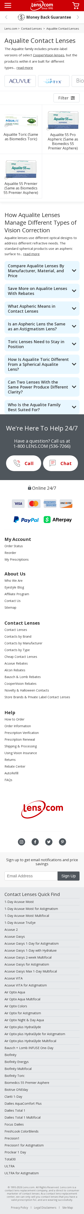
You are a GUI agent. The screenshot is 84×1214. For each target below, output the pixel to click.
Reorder (10, 553)
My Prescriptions (16, 559)
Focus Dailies (14, 1124)
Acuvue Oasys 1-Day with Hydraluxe (30, 950)
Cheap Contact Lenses (20, 656)
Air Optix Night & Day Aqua (24, 1020)
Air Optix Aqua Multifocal (22, 999)
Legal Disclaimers (45, 1208)
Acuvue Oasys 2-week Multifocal (28, 957)
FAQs (8, 780)
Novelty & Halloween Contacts (26, 690)
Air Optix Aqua (14, 992)
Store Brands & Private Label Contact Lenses (37, 697)
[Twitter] (48, 841)
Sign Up (68, 876)
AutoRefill (11, 773)
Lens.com (10, 28)
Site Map (67, 1208)
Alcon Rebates (14, 670)
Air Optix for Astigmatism (22, 1013)
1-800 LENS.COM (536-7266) (42, 446)
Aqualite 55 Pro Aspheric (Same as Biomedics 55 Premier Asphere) (63, 141)
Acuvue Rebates (16, 663)
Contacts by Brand (17, 636)
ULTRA (9, 1166)
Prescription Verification (21, 733)
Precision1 (11, 1138)
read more (25, 67)
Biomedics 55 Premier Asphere (26, 1082)
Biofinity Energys (16, 1062)
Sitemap (10, 607)
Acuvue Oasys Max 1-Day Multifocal (30, 971)
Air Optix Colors (15, 1006)
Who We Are (13, 580)
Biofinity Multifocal (18, 1069)
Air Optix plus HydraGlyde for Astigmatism (34, 1034)
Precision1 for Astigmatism (24, 1145)
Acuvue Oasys (14, 936)
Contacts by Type (17, 650)
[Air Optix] (53, 81)
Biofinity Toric (14, 1076)
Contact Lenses (31, 28)
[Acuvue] (20, 81)
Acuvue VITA (13, 978)
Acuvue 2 (11, 929)
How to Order (14, 719)
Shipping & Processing (20, 746)
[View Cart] (76, 5)
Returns (10, 759)
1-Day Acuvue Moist (19, 902)
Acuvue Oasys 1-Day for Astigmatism (31, 943)
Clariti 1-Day (13, 1096)
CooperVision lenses (48, 55)
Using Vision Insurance (20, 753)
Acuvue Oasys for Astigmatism (26, 964)
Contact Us (12, 601)
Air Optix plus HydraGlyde (22, 1027)
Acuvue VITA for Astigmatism (25, 985)
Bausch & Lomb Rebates (22, 677)
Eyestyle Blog (14, 587)
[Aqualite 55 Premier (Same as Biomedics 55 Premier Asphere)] (21, 169)
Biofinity (10, 1055)
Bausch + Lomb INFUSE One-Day (28, 1048)
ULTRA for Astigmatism (21, 1173)
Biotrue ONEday (16, 1089)
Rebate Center (14, 766)
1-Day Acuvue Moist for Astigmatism (31, 909)
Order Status (13, 546)
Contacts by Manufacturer (23, 643)
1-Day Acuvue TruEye (20, 922)
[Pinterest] (62, 841)
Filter (63, 98)
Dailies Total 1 (14, 1110)
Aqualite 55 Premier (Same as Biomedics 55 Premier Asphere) (21, 188)
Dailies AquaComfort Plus (23, 1103)
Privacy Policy (19, 1208)
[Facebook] (35, 841)
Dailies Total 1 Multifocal (22, 1117)
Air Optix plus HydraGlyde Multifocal (30, 1041)
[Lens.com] (41, 6)
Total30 (10, 1159)
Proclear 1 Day (15, 1152)
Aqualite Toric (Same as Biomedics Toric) (21, 136)
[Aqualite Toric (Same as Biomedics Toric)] (21, 120)
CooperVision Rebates (20, 683)
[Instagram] (21, 841)
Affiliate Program (16, 594)
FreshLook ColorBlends (21, 1131)
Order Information (17, 726)
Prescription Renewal (19, 739)
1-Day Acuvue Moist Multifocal (26, 915)
